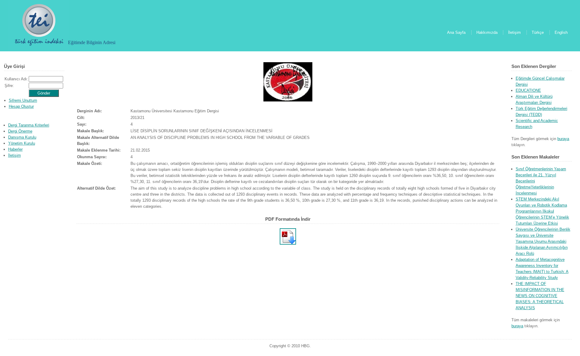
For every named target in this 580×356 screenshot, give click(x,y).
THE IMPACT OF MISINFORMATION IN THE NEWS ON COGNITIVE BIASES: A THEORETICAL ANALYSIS (540, 295)
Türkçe (538, 32)
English (561, 32)
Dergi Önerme (20, 131)
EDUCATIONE (528, 90)
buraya (563, 138)
